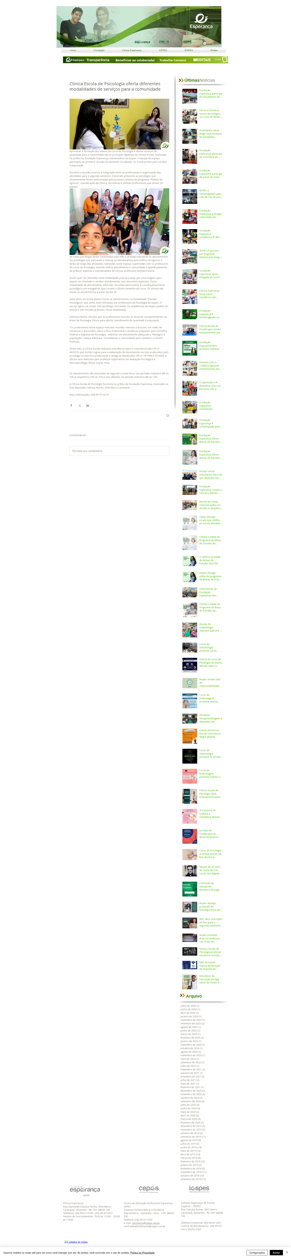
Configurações (257, 1252)
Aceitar (276, 1252)
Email (218, 59)
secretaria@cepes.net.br (146, 1223)
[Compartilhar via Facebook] (71, 405)
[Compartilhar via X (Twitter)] (79, 405)
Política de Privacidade (142, 1252)
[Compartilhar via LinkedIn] (87, 405)
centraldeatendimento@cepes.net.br (144, 1226)
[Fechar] (287, 1252)
